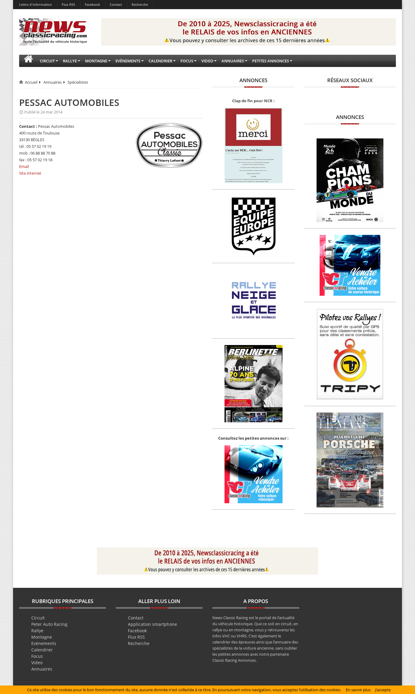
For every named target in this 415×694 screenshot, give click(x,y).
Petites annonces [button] (270, 61)
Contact (116, 4)
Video (37, 662)
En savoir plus (358, 689)
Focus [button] (186, 61)
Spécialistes (77, 82)
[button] (28, 61)
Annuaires (52, 82)
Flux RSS (68, 4)
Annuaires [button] (232, 61)
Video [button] (207, 61)
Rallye (37, 630)
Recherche (140, 4)
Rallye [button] (70, 61)
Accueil (31, 82)
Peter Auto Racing (49, 624)
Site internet (30, 173)
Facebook (92, 4)
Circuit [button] (47, 61)
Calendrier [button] (160, 61)
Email (24, 166)
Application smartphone (152, 624)
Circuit (38, 618)
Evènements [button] (127, 61)
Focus (37, 656)
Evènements (43, 643)
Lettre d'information (35, 4)
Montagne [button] (96, 61)
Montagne (41, 637)
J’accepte (383, 689)
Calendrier (42, 650)
